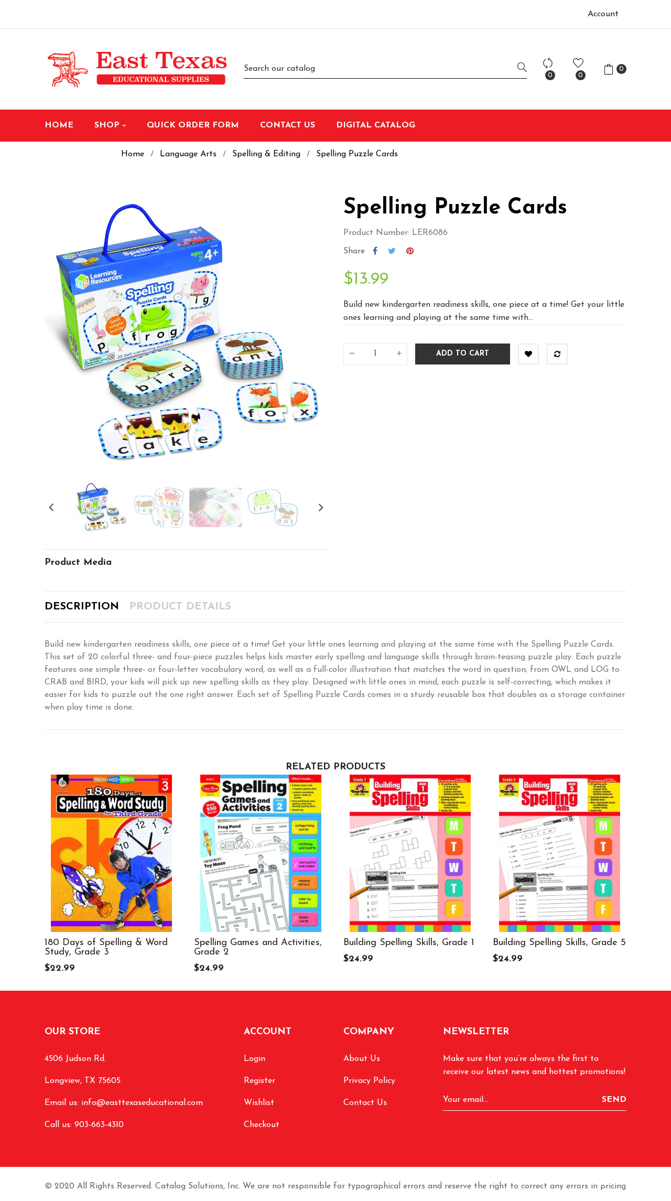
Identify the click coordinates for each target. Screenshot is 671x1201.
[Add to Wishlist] (528, 354)
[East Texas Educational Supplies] (136, 69)
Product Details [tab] (180, 607)
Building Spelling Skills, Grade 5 (559, 943)
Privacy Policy (369, 1081)
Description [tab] (82, 607)
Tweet (392, 251)
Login (254, 1059)
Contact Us (365, 1103)
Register (259, 1081)
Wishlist (259, 1103)
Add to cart (462, 354)
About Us (361, 1059)
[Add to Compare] (557, 354)
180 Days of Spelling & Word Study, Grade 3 (106, 947)
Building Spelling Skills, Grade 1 (408, 943)
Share (375, 251)
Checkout (261, 1125)
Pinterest (410, 251)
